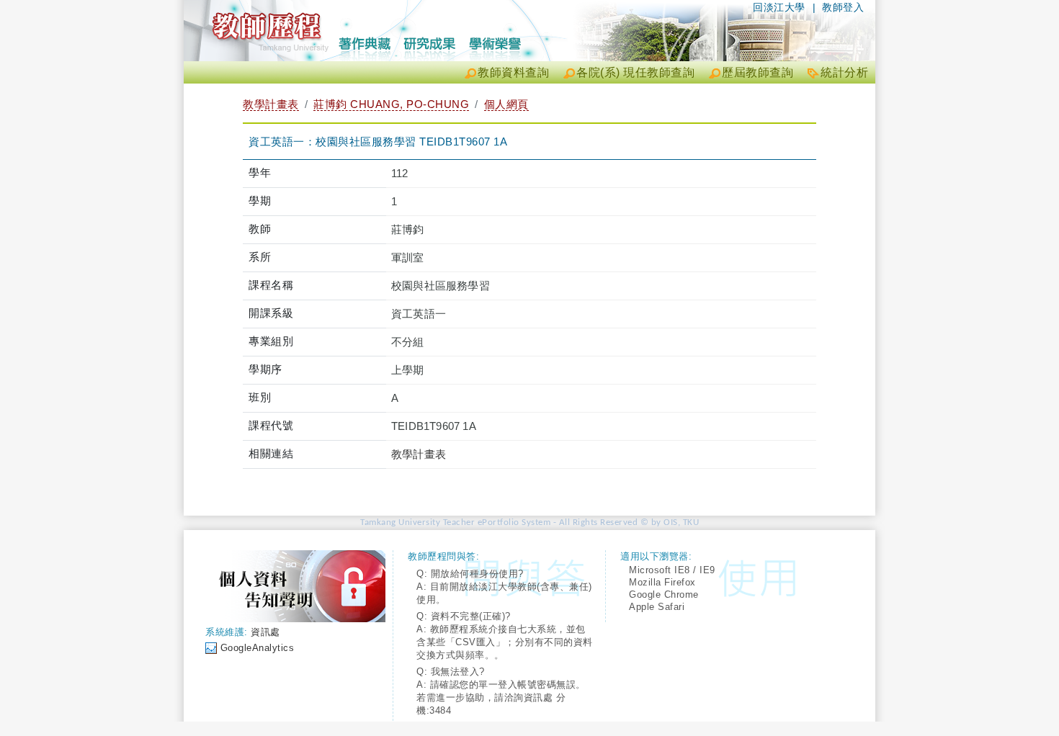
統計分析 (844, 72)
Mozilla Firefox (662, 582)
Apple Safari (656, 606)
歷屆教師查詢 (757, 72)
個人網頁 (506, 104)
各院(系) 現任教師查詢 (635, 72)
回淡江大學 (779, 7)
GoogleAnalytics (257, 647)
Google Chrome (664, 594)
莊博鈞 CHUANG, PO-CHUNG (391, 104)
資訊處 (265, 632)
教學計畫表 (271, 104)
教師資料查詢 (513, 72)
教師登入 (843, 7)
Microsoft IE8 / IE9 (672, 570)
